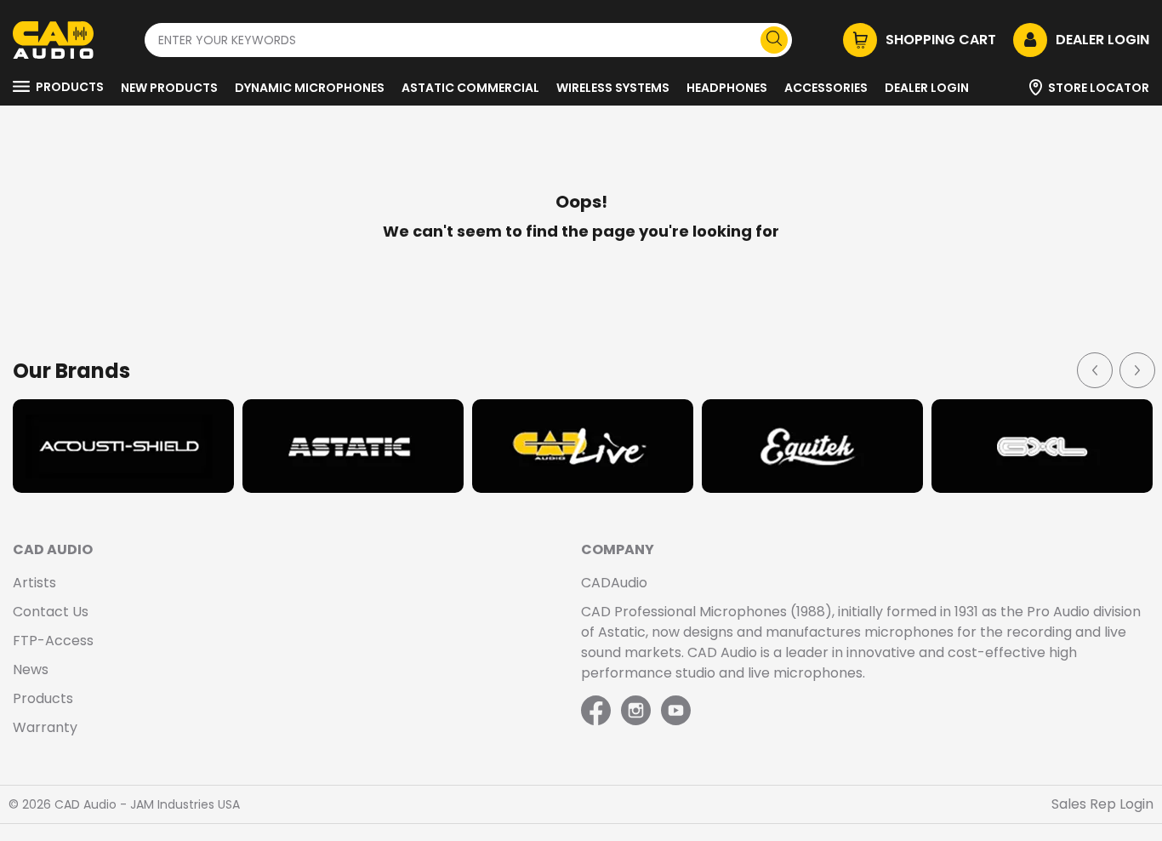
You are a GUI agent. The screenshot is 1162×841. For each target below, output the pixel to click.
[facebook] (597, 711)
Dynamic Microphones (309, 87)
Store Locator (1098, 87)
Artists (34, 582)
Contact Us (50, 611)
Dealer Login (927, 87)
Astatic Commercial (470, 87)
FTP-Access (53, 640)
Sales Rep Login (1102, 804)
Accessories (826, 87)
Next (1136, 369)
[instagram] (636, 711)
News (30, 669)
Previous (1094, 369)
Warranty (45, 727)
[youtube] (676, 711)
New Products (169, 87)
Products (70, 86)
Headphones (726, 87)
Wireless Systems (612, 87)
